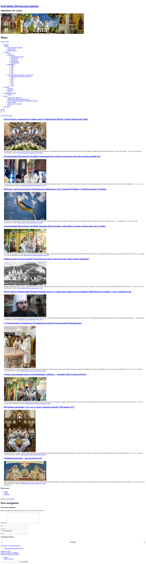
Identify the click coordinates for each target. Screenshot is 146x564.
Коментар (3, 523)
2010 (12, 67)
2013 (12, 72)
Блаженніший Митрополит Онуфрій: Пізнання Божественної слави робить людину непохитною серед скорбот (55, 226)
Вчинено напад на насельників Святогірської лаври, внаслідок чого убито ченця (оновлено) (46, 259)
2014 (12, 73)
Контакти (7, 107)
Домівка (6, 44)
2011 (12, 69)
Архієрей (6, 87)
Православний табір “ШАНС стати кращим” (20, 75)
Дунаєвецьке (14, 58)
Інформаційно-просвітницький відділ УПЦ (30, 152)
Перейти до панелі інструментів (10, 554)
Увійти (15, 553)
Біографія (10, 88)
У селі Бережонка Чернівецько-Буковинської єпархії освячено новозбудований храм (43, 323)
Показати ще (7, 485)
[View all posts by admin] (2, 112)
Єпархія (6, 52)
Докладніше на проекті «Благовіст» (11, 545)
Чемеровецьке (15, 62)
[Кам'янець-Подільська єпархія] (42, 33)
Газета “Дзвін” (11, 102)
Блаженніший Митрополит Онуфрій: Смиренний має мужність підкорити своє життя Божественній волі (52, 156)
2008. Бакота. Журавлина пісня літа (21, 76)
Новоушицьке (15, 61)
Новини (6, 46)
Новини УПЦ (11, 49)
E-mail (3, 529)
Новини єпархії (11, 50)
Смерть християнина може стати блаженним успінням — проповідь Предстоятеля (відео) (45, 374)
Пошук (22, 561)
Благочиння (10, 55)
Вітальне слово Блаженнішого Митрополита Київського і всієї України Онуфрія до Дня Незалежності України (55, 189)
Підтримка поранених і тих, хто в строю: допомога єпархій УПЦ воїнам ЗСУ (39, 407)
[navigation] (73, 559)
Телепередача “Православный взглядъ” (18, 99)
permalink (11, 499)
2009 (12, 66)
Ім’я (2, 526)
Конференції (11, 64)
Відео (9, 105)
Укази (9, 91)
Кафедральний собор (10, 93)
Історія (9, 53)
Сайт (2, 533)
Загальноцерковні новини (14, 47)
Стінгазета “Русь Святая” (14, 103)
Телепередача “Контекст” (14, 97)
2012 (12, 70)
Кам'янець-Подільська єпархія (19, 6)
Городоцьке (14, 59)
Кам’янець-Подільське (17, 56)
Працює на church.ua (7, 553)
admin (10, 115)
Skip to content (5, 41)
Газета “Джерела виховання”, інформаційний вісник (22, 100)
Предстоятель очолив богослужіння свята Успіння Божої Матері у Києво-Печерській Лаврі (46, 119)
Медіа (5, 96)
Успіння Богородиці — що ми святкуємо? (23, 458)
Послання (10, 90)
